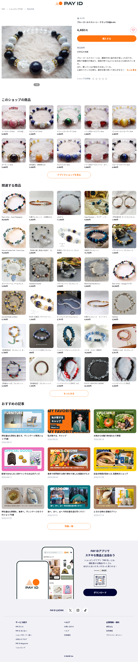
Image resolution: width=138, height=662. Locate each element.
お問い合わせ (69, 627)
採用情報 (109, 631)
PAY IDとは (19, 627)
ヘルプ (66, 631)
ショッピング (20, 648)
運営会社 (109, 627)
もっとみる (69, 393)
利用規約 (67, 635)
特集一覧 (69, 526)
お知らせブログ (21, 639)
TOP (3, 9)
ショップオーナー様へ (24, 635)
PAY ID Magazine (22, 643)
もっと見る (131, 70)
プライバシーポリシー (114, 635)
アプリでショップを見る (69, 175)
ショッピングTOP (16, 9)
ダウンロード (100, 592)
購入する (106, 38)
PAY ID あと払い (21, 631)
